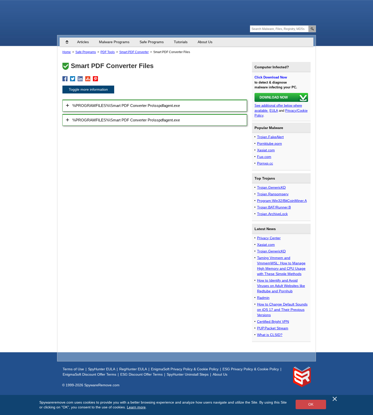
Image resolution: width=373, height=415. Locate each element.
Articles (83, 42)
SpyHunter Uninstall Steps (188, 374)
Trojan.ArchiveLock (272, 214)
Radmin (263, 298)
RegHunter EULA (133, 369)
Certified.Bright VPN (273, 322)
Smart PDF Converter (134, 52)
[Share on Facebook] (64, 78)
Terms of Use (73, 369)
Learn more (136, 407)
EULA (273, 111)
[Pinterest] (95, 78)
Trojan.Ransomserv (273, 194)
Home (69, 42)
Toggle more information (88, 89)
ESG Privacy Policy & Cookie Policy (251, 369)
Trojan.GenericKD (271, 187)
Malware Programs (114, 42)
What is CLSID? (269, 335)
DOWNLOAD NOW (274, 97)
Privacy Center (269, 238)
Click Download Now (271, 77)
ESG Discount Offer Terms (141, 374)
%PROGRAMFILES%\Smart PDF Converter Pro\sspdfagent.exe (126, 105)
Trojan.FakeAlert (270, 137)
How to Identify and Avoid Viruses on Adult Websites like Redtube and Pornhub (281, 285)
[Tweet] (72, 78)
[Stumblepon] (87, 78)
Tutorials (181, 42)
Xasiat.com (266, 150)
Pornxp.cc (265, 163)
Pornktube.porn (269, 143)
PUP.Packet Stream (272, 328)
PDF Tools (107, 52)
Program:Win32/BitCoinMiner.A (282, 201)
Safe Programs (152, 42)
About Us (205, 42)
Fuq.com (264, 157)
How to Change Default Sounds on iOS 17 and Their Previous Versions (282, 309)
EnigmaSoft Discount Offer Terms (89, 374)
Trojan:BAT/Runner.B (274, 207)
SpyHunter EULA (101, 369)
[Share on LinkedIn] (80, 78)
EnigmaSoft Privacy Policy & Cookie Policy (184, 369)
